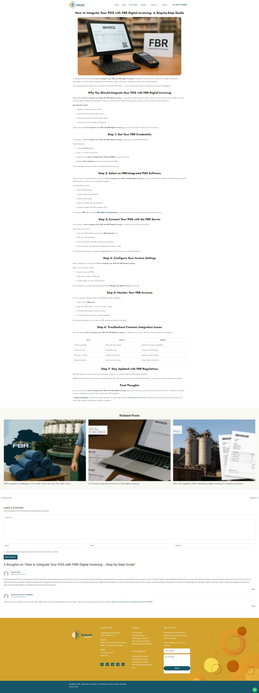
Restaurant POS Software (140, 656)
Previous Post (5, 498)
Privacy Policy (74, 687)
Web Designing (137, 632)
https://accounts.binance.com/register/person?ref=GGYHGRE (132, 602)
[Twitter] (107, 664)
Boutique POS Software (140, 659)
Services (154, 5)
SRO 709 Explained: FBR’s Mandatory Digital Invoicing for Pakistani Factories (208, 483)
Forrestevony (15, 572)
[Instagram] (112, 664)
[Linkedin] (123, 664)
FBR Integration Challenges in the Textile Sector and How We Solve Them (37, 483)
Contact (164, 5)
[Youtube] (117, 664)
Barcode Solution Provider (141, 641)
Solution (143, 5)
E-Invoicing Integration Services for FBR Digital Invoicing (113, 483)
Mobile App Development (140, 638)
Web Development (138, 635)
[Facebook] (102, 664)
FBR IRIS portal (88, 148)
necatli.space (190, 582)
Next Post (254, 498)
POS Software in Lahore (140, 662)
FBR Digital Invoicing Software (142, 665)
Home (117, 5)
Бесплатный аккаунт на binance (22, 594)
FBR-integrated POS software (137, 398)
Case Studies (133, 5)
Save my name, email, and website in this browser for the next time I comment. (32, 552)
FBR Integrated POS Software (142, 644)
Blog (133, 667)
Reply (253, 589)
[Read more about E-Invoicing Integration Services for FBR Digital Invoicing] (129, 450)
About (124, 5)
